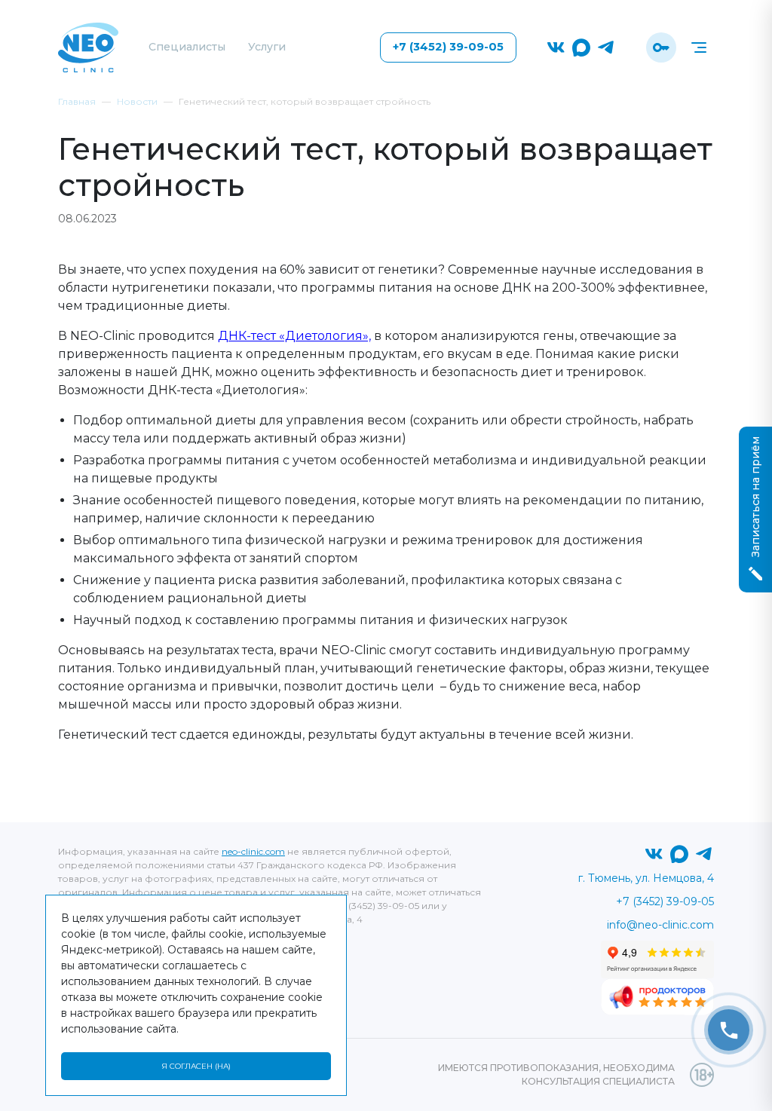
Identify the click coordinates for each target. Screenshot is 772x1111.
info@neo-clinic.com (660, 925)
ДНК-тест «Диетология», (294, 336)
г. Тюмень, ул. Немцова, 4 (646, 878)
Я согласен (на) (196, 1066)
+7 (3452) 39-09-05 (448, 47)
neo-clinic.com (253, 851)
